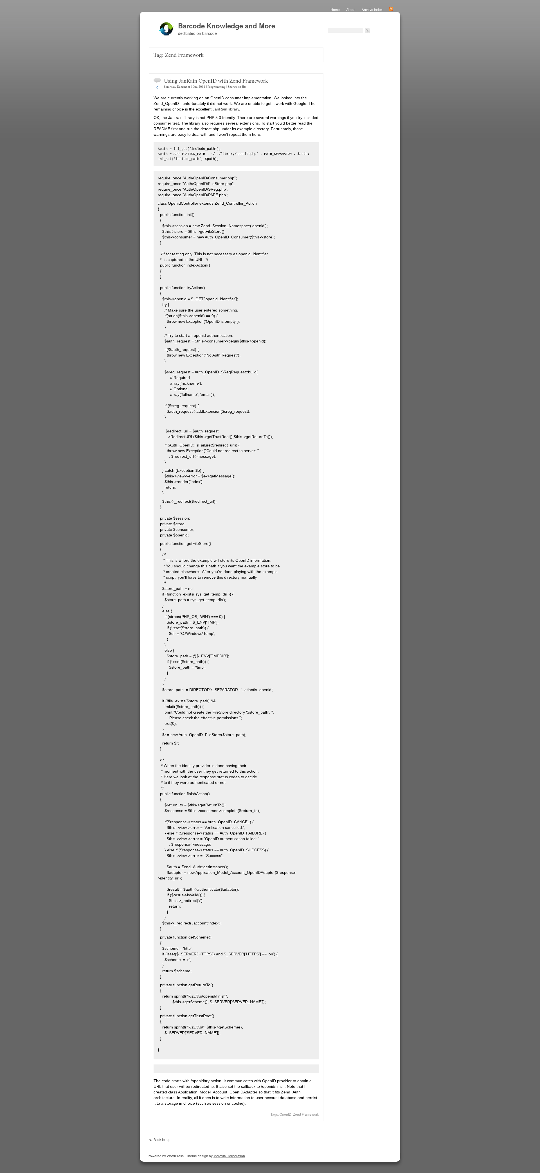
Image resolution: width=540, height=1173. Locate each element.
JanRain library (226, 109)
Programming (217, 86)
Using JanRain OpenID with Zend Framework (216, 80)
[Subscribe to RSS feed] (391, 9)
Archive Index (372, 9)
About (350, 9)
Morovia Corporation (229, 1155)
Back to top (162, 1139)
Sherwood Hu (237, 86)
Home (335, 9)
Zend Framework (306, 1114)
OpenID (285, 1114)
